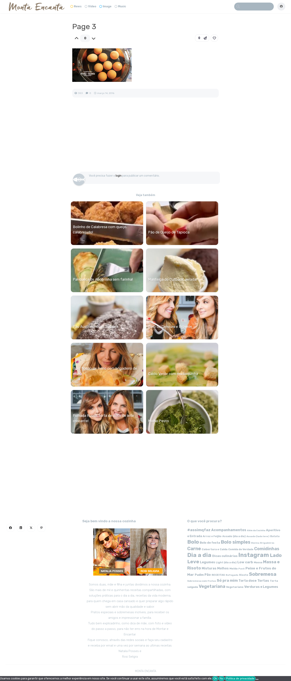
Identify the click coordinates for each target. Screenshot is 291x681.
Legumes (207, 562)
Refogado (232, 575)
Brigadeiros (267, 543)
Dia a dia (199, 555)
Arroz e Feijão (212, 536)
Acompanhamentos (228, 530)
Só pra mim (227, 580)
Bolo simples (235, 542)
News (78, 6)
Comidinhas (266, 548)
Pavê (241, 568)
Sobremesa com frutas (201, 581)
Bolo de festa (210, 542)
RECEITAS (218, 574)
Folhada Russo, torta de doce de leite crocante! (103, 418)
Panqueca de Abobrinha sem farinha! (103, 279)
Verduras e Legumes (261, 587)
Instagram (253, 555)
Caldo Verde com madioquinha (173, 374)
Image (107, 6)
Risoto (243, 574)
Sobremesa (262, 574)
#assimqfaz (198, 530)
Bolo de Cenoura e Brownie (170, 326)
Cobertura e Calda (214, 549)
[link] (214, 38)
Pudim (199, 575)
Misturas (209, 568)
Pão (207, 575)
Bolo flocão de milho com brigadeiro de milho (105, 371)
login (119, 175)
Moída (233, 568)
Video (92, 6)
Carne (194, 548)
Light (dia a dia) (226, 562)
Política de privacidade (240, 678)
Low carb (245, 562)
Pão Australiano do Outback (96, 326)
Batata (275, 536)
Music (122, 6)
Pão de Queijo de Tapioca (168, 232)
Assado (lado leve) (257, 536)
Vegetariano (234, 586)
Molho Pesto (158, 421)
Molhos (223, 568)
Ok (215, 678)
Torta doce (248, 580)
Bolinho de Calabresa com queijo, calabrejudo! (100, 229)
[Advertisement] (145, 138)
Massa (258, 562)
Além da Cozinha (256, 530)
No (221, 678)
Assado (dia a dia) (234, 536)
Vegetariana (212, 586)
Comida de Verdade (240, 549)
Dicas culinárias (225, 556)
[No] (257, 679)
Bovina (255, 543)
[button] (202, 38)
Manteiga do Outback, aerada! (172, 279)
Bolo (193, 542)
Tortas (263, 580)
